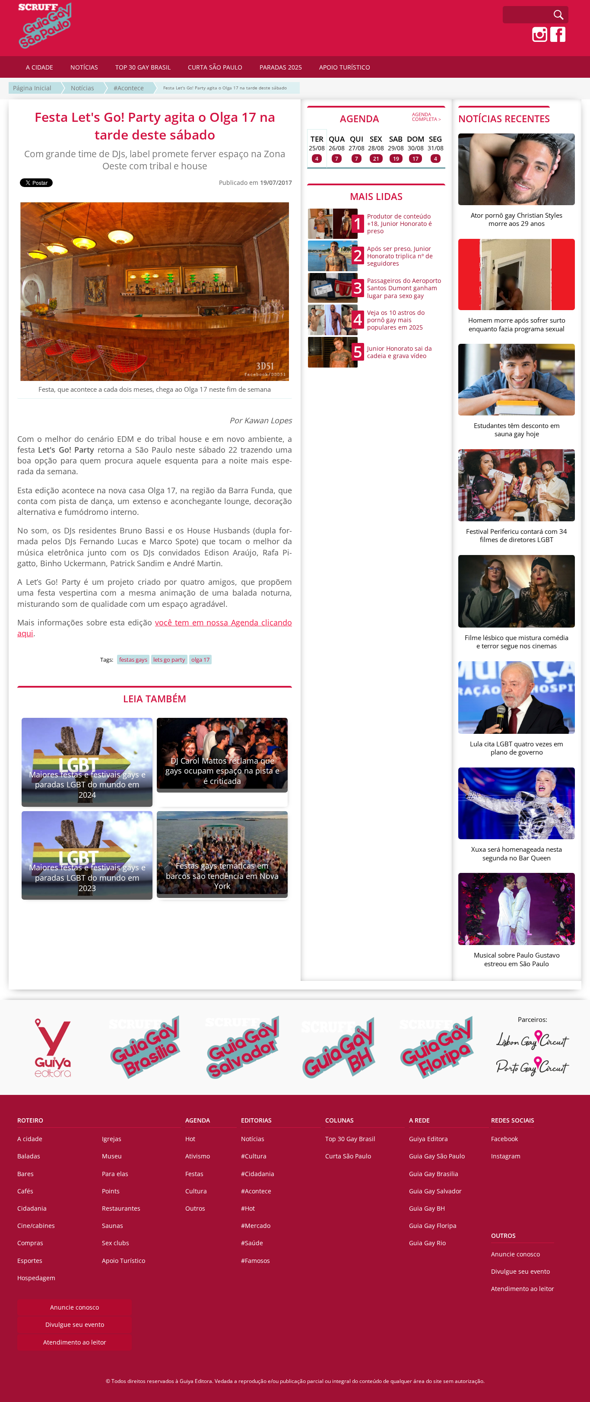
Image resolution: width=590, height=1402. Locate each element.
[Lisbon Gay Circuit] (532, 1040)
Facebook (504, 1139)
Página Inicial (32, 88)
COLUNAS (339, 1120)
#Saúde (252, 1243)
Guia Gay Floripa (433, 1225)
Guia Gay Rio (427, 1243)
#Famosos (255, 1260)
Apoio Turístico (123, 1260)
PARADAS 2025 (281, 67)
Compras (30, 1243)
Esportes (29, 1260)
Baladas (28, 1156)
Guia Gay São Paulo (437, 1156)
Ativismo (197, 1156)
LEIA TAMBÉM (154, 698)
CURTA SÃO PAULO (215, 67)
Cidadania (32, 1208)
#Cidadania (257, 1174)
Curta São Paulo (348, 1156)
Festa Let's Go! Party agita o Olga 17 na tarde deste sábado (225, 88)
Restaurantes (121, 1208)
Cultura (196, 1191)
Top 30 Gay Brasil (350, 1139)
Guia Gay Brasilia (433, 1174)
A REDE (419, 1120)
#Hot (248, 1208)
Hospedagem (36, 1278)
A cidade (29, 1139)
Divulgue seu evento (74, 1324)
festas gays (133, 659)
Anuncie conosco (74, 1307)
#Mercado (255, 1225)
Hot (190, 1139)
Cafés (25, 1191)
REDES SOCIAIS (512, 1120)
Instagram (505, 1156)
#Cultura (253, 1156)
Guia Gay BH (427, 1208)
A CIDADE (39, 67)
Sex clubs (115, 1243)
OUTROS (503, 1235)
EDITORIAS (256, 1120)
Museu (112, 1156)
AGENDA (390, 118)
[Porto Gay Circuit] (532, 1066)
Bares (25, 1174)
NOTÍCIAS (84, 67)
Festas (194, 1174)
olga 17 (200, 659)
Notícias (82, 88)
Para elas (115, 1174)
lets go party (169, 659)
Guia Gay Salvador (435, 1191)
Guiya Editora (428, 1139)
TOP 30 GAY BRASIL (143, 67)
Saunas (112, 1225)
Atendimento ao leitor (74, 1342)
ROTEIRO (30, 1120)
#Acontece (129, 88)
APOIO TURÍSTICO (344, 67)
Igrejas (111, 1139)
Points (111, 1191)
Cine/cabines (36, 1225)
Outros (195, 1208)
